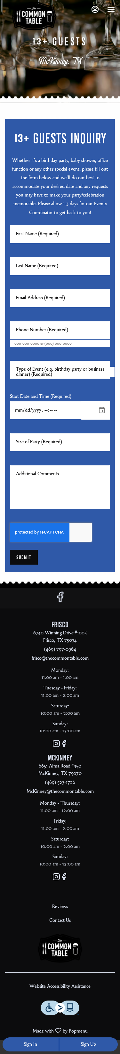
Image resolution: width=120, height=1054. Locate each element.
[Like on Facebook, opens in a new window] (60, 599)
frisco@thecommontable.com (60, 658)
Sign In (30, 1044)
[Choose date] (101, 410)
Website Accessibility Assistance (60, 986)
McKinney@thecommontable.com (60, 791)
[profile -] (95, 9)
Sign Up (88, 1044)
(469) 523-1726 (60, 782)
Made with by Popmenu (46, 1031)
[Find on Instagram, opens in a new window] (56, 745)
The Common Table (60, 948)
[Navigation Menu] (111, 9)
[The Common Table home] (34, 16)
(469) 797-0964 (60, 649)
